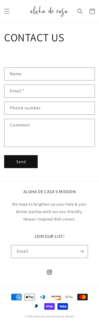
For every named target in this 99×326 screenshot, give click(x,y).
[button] (7, 11)
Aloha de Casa (42, 316)
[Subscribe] (82, 251)
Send (21, 161)
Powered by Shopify (62, 316)
